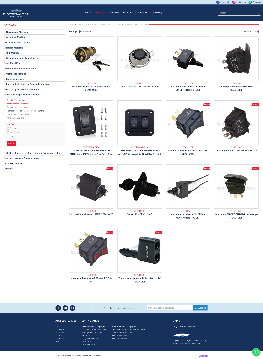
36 (255, 32)
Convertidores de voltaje (17, 107)
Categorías (82, 25)
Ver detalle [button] (91, 62)
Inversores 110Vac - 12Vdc (19, 114)
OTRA (12, 136)
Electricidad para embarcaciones (105, 25)
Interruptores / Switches (18, 103)
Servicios (114, 13)
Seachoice (14, 128)
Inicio (88, 13)
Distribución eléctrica (16, 100)
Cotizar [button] (91, 54)
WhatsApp (257, 2)
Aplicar (11, 143)
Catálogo (100, 13)
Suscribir (200, 308)
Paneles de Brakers (15, 118)
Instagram (241, 2)
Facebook (225, 2)
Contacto (143, 13)
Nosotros (128, 13)
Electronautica (15, 132)
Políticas (59, 341)
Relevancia (85, 32)
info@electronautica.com (184, 326)
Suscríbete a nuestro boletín (118, 308)
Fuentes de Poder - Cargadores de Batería (25, 111)
